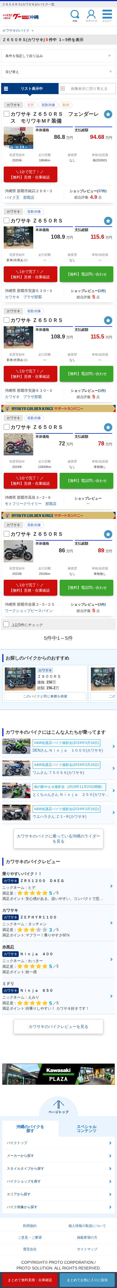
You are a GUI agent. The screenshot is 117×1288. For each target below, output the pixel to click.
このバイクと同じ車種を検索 (45, 696)
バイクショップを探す (24, 1181)
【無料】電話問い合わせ (86, 274)
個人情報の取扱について (87, 1226)
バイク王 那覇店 (19, 197)
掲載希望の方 (87, 1238)
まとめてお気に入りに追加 (87, 1280)
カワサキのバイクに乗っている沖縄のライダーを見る (58, 838)
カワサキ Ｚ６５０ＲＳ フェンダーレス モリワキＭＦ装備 (55, 117)
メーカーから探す (20, 1156)
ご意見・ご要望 (30, 1238)
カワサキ (13, 105)
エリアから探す (19, 1194)
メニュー (107, 20)
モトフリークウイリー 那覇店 (31, 504)
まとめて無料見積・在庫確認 (30, 1280)
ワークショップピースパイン (29, 610)
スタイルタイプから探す (25, 1169)
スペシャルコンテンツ (87, 1128)
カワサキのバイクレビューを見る (58, 1026)
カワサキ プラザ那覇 (23, 297)
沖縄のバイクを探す (30, 1128)
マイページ (91, 20)
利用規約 (30, 1226)
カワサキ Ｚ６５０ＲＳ (37, 221)
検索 (75, 20)
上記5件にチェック (27, 625)
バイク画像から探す (22, 1207)
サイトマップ (87, 1249)
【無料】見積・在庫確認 (29, 174)
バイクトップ (17, 1143)
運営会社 (30, 1249)
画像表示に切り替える (89, 88)
